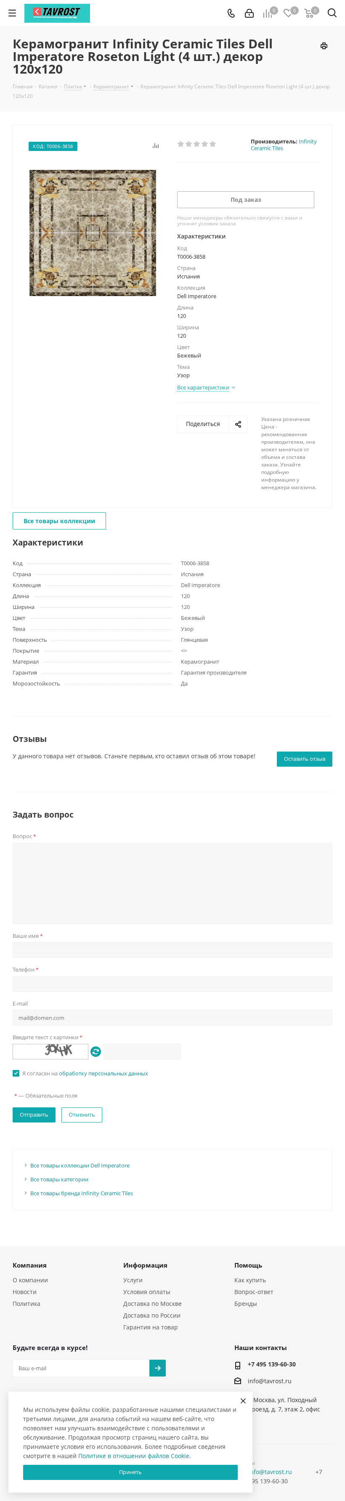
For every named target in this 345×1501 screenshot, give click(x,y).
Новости (25, 1292)
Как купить (250, 1280)
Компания (30, 1265)
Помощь (248, 1265)
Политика (26, 1304)
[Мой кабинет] (249, 13)
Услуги (133, 1280)
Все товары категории (59, 1179)
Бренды (245, 1304)
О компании (30, 1280)
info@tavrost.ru (270, 1381)
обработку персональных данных (103, 1073)
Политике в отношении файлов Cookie (133, 1456)
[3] (197, 144)
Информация (145, 1265)
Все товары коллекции (59, 521)
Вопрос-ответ (253, 1292)
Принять (130, 1472)
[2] (189, 144)
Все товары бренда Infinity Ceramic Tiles (81, 1193)
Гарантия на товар (150, 1327)
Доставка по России (151, 1315)
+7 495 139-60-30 (272, 1364)
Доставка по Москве (152, 1304)
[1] (181, 144)
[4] (205, 144)
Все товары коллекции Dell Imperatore (80, 1165)
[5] (213, 144)
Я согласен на (85, 1073)
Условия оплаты (146, 1292)
